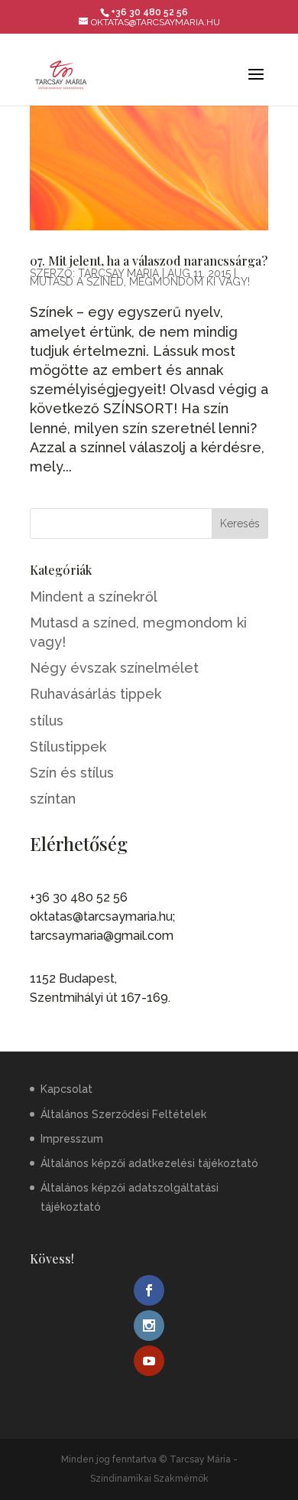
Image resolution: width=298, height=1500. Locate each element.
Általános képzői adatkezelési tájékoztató (149, 1163)
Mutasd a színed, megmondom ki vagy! (140, 282)
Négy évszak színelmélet (114, 668)
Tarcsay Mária (118, 273)
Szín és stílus (72, 773)
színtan (53, 799)
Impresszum (71, 1139)
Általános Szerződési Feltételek (123, 1114)
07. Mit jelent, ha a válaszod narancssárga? (148, 261)
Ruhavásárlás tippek (95, 694)
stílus (46, 720)
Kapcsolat (66, 1089)
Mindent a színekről (93, 597)
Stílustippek (68, 747)
